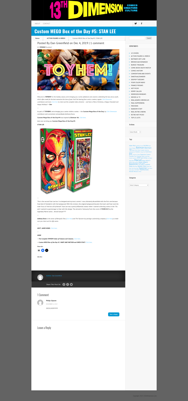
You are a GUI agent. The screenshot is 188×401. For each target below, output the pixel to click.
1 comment (97, 43)
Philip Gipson (51, 300)
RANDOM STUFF (136, 109)
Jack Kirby (144, 158)
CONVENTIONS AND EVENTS (140, 74)
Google (63, 284)
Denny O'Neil (136, 154)
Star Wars (136, 168)
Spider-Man (142, 166)
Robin (131, 166)
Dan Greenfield (59, 43)
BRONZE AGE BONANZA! (139, 62)
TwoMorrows (144, 170)
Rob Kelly (135, 166)
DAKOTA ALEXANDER (138, 77)
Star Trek (131, 168)
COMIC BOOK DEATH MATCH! (141, 68)
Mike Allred (135, 162)
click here (69, 219)
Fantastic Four (133, 156)
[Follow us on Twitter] (136, 23)
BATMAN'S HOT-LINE (138, 59)
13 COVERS (135, 53)
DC (131, 154)
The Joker (131, 170)
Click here (55, 102)
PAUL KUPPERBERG (137, 103)
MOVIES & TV (135, 97)
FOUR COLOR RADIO (138, 82)
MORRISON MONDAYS (138, 94)
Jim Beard (150, 158)
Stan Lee (149, 166)
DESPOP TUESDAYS (137, 79)
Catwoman (132, 152)
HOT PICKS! (135, 88)
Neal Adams (143, 162)
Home (37, 38)
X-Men (139, 171)
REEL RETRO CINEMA (138, 112)
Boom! (133, 150)
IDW (138, 158)
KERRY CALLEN (136, 91)
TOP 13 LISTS (135, 118)
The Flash (149, 168)
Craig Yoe (142, 152)
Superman (143, 168)
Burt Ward (138, 150)
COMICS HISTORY (137, 71)
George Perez (141, 156)
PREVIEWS (134, 106)
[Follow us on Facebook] (142, 23)
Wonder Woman (133, 171)
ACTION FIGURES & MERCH (56, 38)
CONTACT (46, 23)
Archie (145, 145)
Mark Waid (131, 160)
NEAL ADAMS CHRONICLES (140, 100)
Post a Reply (114, 314)
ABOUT (37, 23)
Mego (143, 160)
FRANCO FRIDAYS (137, 85)
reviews (147, 164)
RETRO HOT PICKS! (137, 115)
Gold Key (147, 156)
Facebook (67, 284)
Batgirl (134, 148)
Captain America (145, 150)
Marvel (138, 160)
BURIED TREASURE (137, 65)
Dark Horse (149, 152)
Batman (140, 147)
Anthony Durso (139, 145)
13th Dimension (107, 99)
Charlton (137, 152)
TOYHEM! (136, 170)
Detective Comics (145, 154)
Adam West (132, 146)
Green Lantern (133, 158)
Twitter (71, 284)
